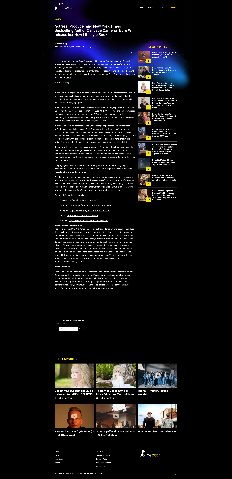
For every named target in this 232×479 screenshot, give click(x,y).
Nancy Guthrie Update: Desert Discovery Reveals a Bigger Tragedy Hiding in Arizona (164, 71)
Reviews (151, 7)
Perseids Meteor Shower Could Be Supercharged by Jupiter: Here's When (163, 162)
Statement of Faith (103, 463)
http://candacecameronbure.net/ (83, 200)
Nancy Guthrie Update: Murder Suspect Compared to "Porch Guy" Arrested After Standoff (164, 117)
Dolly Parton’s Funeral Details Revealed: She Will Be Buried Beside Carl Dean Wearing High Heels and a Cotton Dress (164, 103)
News (141, 7)
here (68, 77)
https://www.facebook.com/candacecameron (90, 205)
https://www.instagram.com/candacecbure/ (90, 210)
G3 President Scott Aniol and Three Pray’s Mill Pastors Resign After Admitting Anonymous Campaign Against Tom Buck (164, 149)
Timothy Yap (62, 43)
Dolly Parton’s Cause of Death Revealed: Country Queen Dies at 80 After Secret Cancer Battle (163, 86)
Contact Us (100, 466)
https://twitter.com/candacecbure (82, 215)
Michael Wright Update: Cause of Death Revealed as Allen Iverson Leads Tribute (164, 177)
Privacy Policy (102, 459)
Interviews (162, 7)
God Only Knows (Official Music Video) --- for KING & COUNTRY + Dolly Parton (74, 394)
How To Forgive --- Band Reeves (157, 431)
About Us (99, 452)
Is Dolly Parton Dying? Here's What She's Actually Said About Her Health (164, 54)
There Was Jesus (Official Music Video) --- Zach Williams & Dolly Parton (115, 394)
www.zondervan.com (105, 288)
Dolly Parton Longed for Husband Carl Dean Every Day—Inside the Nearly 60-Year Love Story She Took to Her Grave (164, 195)
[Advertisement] (157, 34)
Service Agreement (104, 455)
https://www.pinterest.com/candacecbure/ (88, 220)
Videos (173, 7)
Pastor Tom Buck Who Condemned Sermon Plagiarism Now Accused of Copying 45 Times (164, 132)
